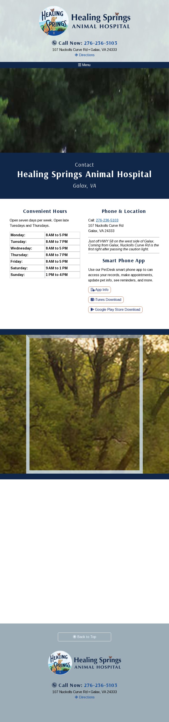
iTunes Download (107, 299)
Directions (86, 55)
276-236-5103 (107, 220)
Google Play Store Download (117, 309)
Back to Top (86, 637)
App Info (101, 290)
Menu (85, 65)
